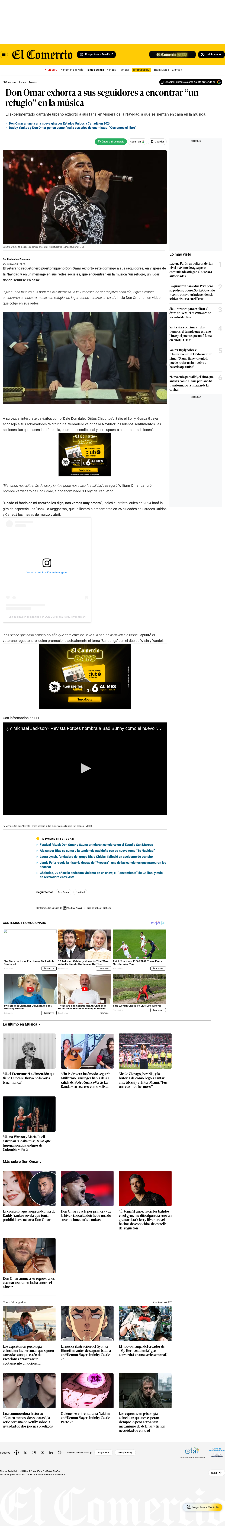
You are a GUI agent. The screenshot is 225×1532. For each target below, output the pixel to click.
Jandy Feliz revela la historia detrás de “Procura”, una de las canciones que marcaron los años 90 (103, 865)
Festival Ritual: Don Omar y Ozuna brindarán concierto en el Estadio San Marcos (96, 844)
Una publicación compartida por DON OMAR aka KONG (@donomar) (47, 616)
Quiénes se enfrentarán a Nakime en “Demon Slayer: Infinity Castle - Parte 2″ (86, 1417)
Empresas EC (141, 69)
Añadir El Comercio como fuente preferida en (190, 82)
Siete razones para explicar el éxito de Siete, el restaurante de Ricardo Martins (190, 312)
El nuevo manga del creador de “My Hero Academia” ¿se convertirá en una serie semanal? (143, 1350)
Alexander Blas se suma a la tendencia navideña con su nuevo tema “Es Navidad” (97, 850)
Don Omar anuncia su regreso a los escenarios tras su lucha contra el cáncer (29, 1282)
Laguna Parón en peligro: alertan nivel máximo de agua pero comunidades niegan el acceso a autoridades (191, 269)
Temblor (124, 69)
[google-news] (59, 1452)
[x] (25, 1452)
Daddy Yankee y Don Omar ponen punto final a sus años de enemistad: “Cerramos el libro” (72, 127)
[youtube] (42, 1452)
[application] (85, 768)
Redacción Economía (19, 259)
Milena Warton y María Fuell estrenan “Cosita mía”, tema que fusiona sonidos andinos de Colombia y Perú (27, 1142)
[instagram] (34, 1452)
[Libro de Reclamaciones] (217, 1452)
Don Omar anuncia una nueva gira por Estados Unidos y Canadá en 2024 (60, 123)
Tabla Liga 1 (161, 69)
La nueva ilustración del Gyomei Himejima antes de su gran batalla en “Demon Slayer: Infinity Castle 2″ (86, 1352)
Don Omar (63, 892)
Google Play (125, 1452)
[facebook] (16, 1452)
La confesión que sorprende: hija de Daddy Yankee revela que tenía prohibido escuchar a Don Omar (29, 1215)
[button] (84, 768)
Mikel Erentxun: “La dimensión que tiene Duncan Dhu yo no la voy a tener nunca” (29, 1078)
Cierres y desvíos (182, 69)
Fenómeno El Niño (72, 69)
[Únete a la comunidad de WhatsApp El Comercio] (111, 141)
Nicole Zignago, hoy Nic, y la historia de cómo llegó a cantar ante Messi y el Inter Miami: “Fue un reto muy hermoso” (143, 1079)
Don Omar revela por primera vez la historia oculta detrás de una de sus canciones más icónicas (86, 1215)
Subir (214, 1472)
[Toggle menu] (4, 54)
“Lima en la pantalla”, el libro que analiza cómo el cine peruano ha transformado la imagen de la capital (191, 383)
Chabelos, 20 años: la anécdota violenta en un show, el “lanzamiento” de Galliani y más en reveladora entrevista (101, 875)
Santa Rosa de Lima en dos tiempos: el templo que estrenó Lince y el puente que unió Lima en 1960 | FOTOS (190, 333)
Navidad (80, 892)
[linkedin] (51, 1452)
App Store (103, 1452)
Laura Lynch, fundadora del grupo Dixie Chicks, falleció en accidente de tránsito (96, 856)
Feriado (111, 69)
